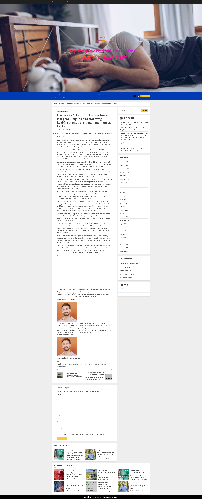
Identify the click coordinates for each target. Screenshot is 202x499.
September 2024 (125, 220)
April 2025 (123, 196)
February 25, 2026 (102, 458)
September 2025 (125, 179)
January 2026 (124, 165)
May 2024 (122, 234)
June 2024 (123, 231)
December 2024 (124, 210)
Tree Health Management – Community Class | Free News (106, 454)
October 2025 (124, 176)
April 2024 (123, 237)
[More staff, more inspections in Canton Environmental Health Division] (91, 486)
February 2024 (124, 244)
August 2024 (123, 224)
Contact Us (77, 98)
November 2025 (124, 172)
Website (59, 428)
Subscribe (146, 96)
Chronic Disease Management (61, 98)
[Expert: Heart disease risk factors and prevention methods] (59, 486)
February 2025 (124, 203)
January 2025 (124, 206)
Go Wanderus (123, 289)
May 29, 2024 (66, 129)
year (65, 366)
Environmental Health (59, 94)
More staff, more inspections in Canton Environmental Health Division (105, 487)
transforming (60, 366)
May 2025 (122, 193)
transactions (103, 364)
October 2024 (124, 217)
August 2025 (123, 182)
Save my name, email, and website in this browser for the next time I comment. (82, 434)
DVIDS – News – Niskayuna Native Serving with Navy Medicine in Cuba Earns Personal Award (106, 474)
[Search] (138, 96)
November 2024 (124, 213)
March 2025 (123, 200)
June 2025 (123, 189)
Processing (91, 364)
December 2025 (124, 169)
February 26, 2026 (71, 478)
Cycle (62, 364)
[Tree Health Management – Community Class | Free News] (90, 454)
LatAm (70, 364)
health (66, 364)
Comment (60, 394)
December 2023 (124, 251)
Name (59, 416)
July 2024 (122, 227)
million (81, 364)
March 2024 (123, 241)
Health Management (108, 94)
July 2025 (122, 186)
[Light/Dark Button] (134, 96)
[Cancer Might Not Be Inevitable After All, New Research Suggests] (59, 474)
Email (59, 422)
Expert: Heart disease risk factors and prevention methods (74, 487)
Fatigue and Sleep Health (77, 94)
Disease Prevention (93, 94)
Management (76, 364)
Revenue (97, 364)
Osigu (86, 364)
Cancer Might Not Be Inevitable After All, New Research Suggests (74, 474)
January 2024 (124, 248)
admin (59, 129)
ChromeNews (106, 497)
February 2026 (124, 162)
